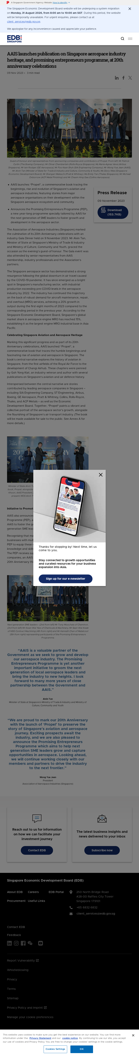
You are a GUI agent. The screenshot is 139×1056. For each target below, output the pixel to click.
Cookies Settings (55, 1049)
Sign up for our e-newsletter (65, 579)
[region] (69, 1043)
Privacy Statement (40, 1038)
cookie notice (70, 1038)
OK (81, 1049)
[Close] (133, 1035)
